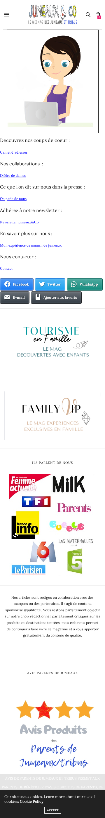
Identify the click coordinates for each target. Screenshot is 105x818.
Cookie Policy (31, 801)
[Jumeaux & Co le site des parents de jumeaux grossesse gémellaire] (52, 14)
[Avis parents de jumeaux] (52, 732)
